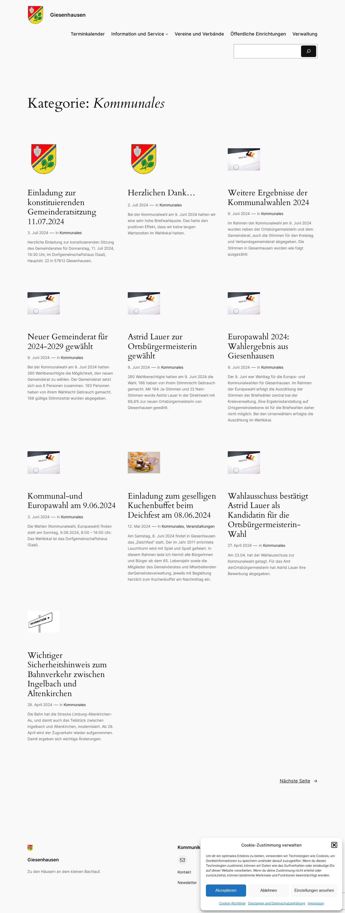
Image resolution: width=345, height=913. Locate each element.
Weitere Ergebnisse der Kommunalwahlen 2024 (268, 197)
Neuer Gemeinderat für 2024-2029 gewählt (67, 341)
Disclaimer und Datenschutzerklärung (276, 903)
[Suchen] (308, 51)
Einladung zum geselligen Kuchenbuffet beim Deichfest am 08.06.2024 (172, 506)
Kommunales (71, 232)
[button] (334, 845)
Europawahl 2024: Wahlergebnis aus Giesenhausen (258, 346)
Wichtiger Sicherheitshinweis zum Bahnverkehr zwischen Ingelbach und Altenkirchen (67, 675)
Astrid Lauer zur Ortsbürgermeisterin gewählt (162, 346)
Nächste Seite (299, 781)
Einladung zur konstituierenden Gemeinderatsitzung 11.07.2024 (61, 207)
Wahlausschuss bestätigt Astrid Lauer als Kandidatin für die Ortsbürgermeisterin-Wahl (268, 516)
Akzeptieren (225, 890)
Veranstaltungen (200, 526)
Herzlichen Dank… (161, 193)
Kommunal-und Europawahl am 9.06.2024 (71, 501)
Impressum (316, 903)
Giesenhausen (68, 15)
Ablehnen (268, 890)
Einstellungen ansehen (314, 890)
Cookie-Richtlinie (232, 903)
